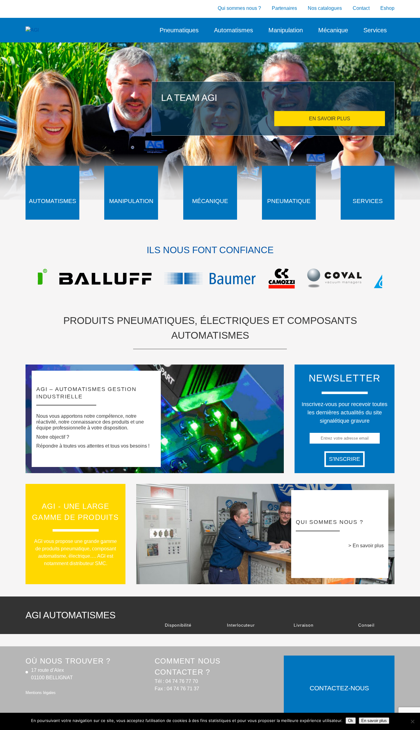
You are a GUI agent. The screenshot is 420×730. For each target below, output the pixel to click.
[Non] (412, 721)
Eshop (387, 8)
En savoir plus (368, 545)
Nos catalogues (325, 8)
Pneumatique (289, 201)
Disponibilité (178, 625)
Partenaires (284, 8)
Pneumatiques (179, 30)
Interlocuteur (241, 625)
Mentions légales (41, 692)
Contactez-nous (339, 688)
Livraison (303, 625)
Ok (350, 720)
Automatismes (233, 30)
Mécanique (333, 30)
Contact (361, 8)
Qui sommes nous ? (239, 8)
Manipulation (285, 30)
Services (375, 30)
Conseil (366, 625)
